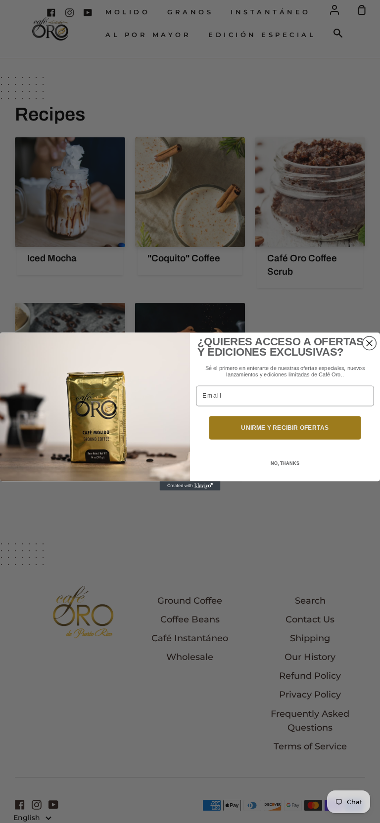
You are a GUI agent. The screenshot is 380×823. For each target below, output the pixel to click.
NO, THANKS (285, 463)
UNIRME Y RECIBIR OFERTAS (285, 427)
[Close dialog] (370, 343)
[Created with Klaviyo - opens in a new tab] (190, 485)
